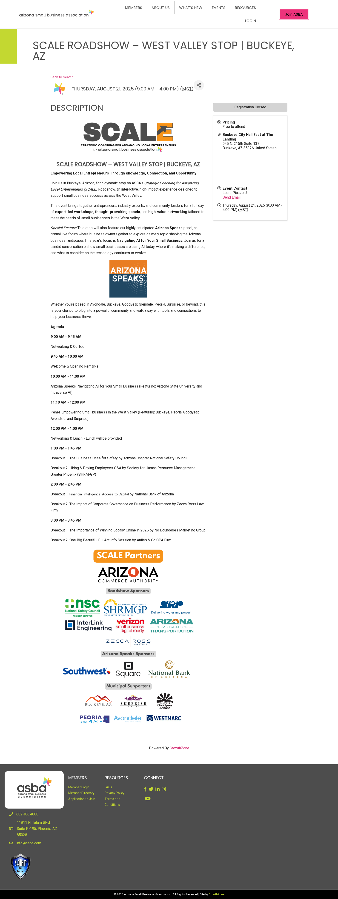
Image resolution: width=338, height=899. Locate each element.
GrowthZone (179, 748)
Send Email (232, 197)
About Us (161, 7)
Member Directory (81, 793)
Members (133, 7)
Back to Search (62, 77)
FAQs (108, 787)
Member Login (78, 787)
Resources (245, 7)
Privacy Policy (114, 793)
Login (250, 20)
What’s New (190, 7)
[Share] (199, 85)
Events (218, 7)
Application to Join (81, 799)
